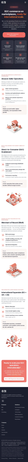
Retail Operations (19, 414)
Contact (3, 434)
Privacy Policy (4, 458)
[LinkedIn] (2, 401)
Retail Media (17, 419)
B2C (2, 409)
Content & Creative (19, 416)
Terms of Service (12, 458)
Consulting (3, 412)
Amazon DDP (20, 458)
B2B (2, 407)
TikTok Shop (18, 412)
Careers (3, 430)
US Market (17, 409)
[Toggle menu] (25, 2)
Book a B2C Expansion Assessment (13, 34)
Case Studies (4, 432)
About (2, 425)
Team (2, 427)
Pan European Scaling (19, 407)
